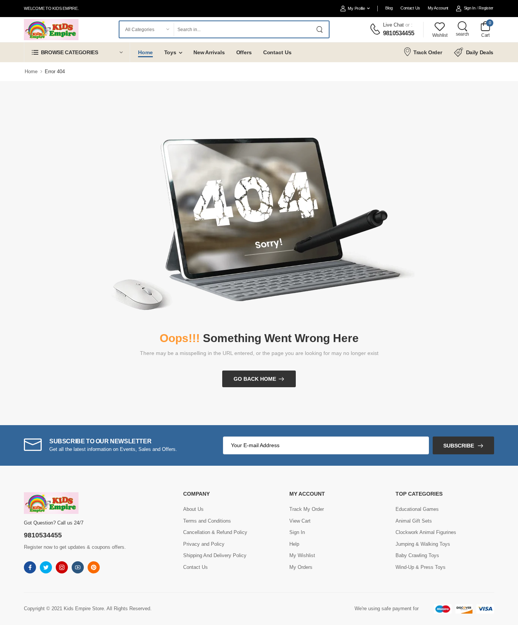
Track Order (427, 52)
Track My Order (306, 509)
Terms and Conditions (207, 521)
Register (486, 8)
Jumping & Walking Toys (423, 544)
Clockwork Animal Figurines (426, 532)
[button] (77, 52)
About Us (193, 509)
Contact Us (410, 8)
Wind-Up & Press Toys (421, 567)
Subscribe (458, 446)
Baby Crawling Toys (417, 555)
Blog (389, 8)
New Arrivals (209, 52)
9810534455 (398, 33)
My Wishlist (302, 555)
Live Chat (393, 25)
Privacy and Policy (203, 544)
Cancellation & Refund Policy (215, 532)
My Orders (300, 567)
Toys (170, 52)
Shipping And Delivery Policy (214, 555)
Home (145, 52)
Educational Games (417, 509)
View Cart (300, 521)
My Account (438, 8)
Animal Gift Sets (414, 521)
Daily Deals (479, 52)
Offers (244, 52)
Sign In (470, 8)
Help (294, 544)
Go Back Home (255, 379)
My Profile (356, 8)
